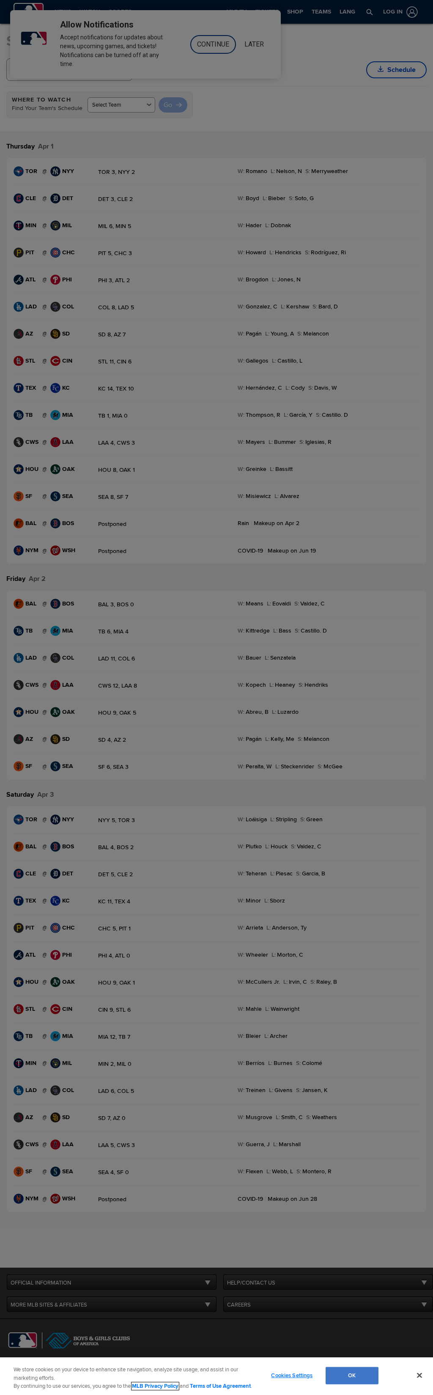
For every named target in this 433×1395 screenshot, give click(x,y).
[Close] (419, 1375)
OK (352, 1375)
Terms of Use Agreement (220, 1386)
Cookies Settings (291, 1375)
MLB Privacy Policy (155, 1386)
